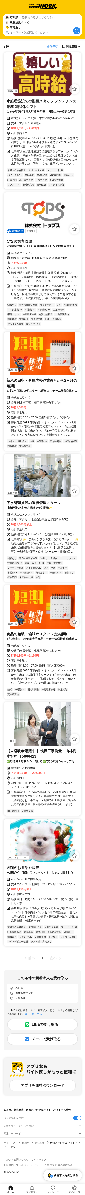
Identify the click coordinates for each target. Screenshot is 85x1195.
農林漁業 (40, 1142)
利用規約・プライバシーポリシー (22, 1165)
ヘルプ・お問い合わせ (16, 1159)
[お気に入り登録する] (74, 89)
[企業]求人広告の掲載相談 (58, 1165)
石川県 (25, 1142)
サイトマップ (38, 1159)
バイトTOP (10, 1142)
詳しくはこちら (33, 1014)
